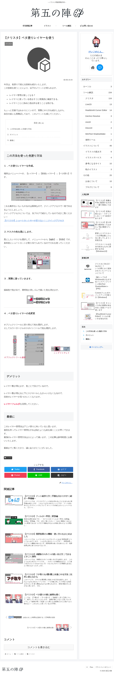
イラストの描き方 (98, 152)
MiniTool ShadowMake (98, 134)
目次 (36, 123)
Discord (98, 128)
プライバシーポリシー (103, 667)
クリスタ (8, 457)
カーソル (97, 86)
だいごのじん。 (96, 52)
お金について (98, 181)
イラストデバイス (98, 157)
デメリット (14, 135)
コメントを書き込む (38, 647)
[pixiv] (100, 67)
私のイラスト (98, 169)
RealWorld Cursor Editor (98, 110)
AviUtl (98, 122)
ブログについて (98, 187)
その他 (97, 175)
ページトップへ (97, 347)
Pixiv (91, 667)
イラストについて (97, 146)
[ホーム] (92, 67)
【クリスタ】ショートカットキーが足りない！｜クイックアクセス (34, 220)
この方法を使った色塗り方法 (21, 129)
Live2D (98, 104)
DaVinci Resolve (98, 116)
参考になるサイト (98, 163)
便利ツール (98, 140)
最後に (12, 140)
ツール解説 (97, 92)
